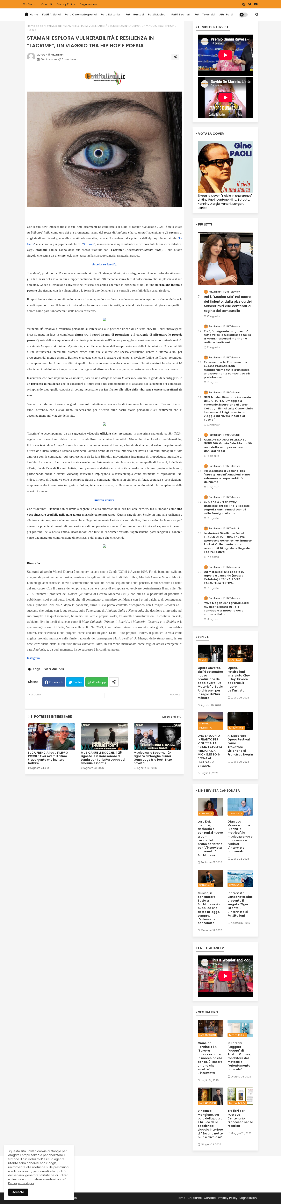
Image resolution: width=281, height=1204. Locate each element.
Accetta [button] (18, 1192)
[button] (257, 14)
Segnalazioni (88, 4)
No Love (88, 244)
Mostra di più (171, 717)
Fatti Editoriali (111, 14)
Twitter (77, 682)
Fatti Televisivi (205, 14)
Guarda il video (104, 500)
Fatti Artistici (51, 14)
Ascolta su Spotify (104, 264)
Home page (35, 26)
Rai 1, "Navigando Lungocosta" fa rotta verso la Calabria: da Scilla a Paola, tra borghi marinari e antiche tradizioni (228, 336)
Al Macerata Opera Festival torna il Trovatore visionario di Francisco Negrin (240, 745)
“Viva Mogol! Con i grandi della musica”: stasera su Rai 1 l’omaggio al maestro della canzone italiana (226, 608)
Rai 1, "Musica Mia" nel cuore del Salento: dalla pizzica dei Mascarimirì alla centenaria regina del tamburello (228, 304)
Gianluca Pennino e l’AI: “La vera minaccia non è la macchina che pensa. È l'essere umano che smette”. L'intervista (210, 1058)
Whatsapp (99, 682)
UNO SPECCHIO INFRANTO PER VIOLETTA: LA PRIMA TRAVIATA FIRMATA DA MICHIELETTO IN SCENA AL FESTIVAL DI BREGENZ (210, 751)
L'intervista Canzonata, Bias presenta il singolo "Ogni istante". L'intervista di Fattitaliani (240, 904)
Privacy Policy (66, 4)
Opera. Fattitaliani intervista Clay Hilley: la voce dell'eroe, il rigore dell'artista (239, 679)
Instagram (33, 658)
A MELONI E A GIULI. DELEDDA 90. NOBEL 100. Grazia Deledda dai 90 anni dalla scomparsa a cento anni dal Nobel (228, 445)
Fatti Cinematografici (81, 14)
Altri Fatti (226, 14)
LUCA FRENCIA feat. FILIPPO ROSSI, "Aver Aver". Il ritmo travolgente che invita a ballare (48, 758)
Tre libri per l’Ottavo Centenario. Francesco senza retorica (240, 1118)
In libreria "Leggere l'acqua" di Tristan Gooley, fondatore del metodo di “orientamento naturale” (239, 1056)
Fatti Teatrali (180, 14)
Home (33, 14)
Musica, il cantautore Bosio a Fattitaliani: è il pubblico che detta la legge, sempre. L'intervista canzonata (209, 908)
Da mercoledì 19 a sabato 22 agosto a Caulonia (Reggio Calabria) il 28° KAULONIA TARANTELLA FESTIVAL (224, 577)
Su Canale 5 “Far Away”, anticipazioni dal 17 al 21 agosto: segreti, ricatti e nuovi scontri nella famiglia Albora (227, 507)
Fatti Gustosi (134, 14)
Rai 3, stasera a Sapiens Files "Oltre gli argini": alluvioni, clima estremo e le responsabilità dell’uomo (227, 476)
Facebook (56, 682)
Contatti (46, 4)
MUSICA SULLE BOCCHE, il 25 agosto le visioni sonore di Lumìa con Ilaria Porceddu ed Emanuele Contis (103, 758)
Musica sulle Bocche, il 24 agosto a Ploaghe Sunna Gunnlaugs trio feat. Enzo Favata (153, 758)
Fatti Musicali (157, 14)
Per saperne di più (21, 1183)
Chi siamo (30, 4)
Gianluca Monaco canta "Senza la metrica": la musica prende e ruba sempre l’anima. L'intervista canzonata (240, 836)
